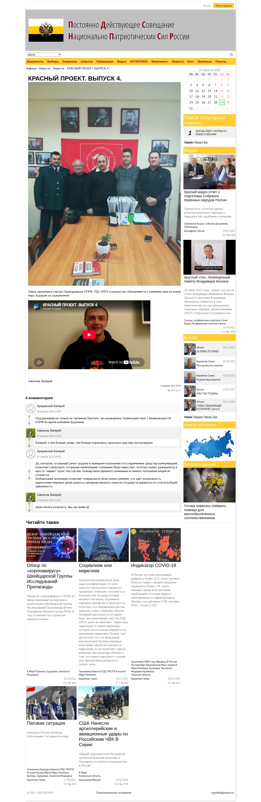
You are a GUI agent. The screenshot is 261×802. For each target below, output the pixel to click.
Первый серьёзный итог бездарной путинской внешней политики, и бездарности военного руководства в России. (103, 759)
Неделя (198, 417)
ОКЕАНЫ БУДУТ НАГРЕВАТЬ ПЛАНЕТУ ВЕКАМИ (211, 132)
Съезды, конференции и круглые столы (206, 320)
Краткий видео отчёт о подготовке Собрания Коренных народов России (205, 196)
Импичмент (160, 61)
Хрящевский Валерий (51, 406)
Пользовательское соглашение (113, 792)
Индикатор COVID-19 (153, 565)
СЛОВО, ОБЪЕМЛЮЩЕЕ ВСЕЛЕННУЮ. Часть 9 (209, 407)
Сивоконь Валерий (40, 381)
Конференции (200, 323)
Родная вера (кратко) (208, 379)
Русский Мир (138, 665)
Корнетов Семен (88, 678)
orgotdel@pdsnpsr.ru (222, 792)
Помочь (221, 61)
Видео (121, 61)
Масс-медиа (168, 665)
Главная (31, 68)
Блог (190, 61)
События (87, 61)
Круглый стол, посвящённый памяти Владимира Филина (207, 279)
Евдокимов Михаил (90, 780)
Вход (207, 5)
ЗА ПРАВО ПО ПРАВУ (207, 351)
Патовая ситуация (46, 723)
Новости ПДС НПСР (102, 671)
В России (119, 671)
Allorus (200, 347)
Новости (178, 61)
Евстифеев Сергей (194, 231)
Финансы (161, 661)
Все (206, 142)
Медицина (33, 674)
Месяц (198, 142)
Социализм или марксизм (95, 568)
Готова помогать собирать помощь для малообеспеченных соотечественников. (205, 512)
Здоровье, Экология (58, 671)
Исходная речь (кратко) (209, 365)
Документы (35, 61)
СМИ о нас (150, 661)
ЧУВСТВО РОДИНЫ (207, 393)
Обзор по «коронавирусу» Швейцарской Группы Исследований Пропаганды (49, 576)
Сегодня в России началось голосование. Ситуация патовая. (48, 734)
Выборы (52, 61)
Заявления (69, 61)
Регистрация (224, 5)
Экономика (85, 671)
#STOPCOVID (139, 61)
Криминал (148, 671)
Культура (45, 769)
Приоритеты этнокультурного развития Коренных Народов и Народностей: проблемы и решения (207, 212)
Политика (41, 671)
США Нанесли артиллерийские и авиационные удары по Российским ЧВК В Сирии (103, 734)
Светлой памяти (217, 323)
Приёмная (205, 61)
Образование (153, 665)
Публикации (104, 61)
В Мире (31, 671)
